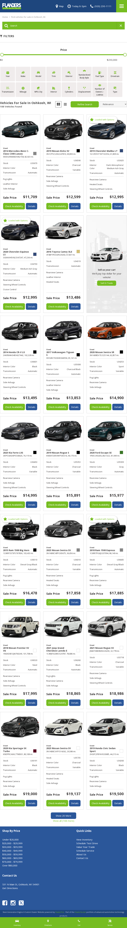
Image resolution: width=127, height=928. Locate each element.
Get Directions (10, 888)
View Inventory (84, 839)
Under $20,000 (10, 839)
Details (31, 206)
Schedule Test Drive (87, 843)
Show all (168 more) (63, 820)
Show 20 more (63, 815)
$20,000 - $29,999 (12, 843)
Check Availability (14, 206)
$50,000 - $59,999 (12, 854)
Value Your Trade (85, 846)
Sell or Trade (107, 283)
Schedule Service (85, 850)
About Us (81, 854)
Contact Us (82, 858)
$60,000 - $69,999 (12, 858)
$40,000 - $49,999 (12, 850)
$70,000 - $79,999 (12, 861)
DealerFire (59, 912)
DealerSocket (80, 912)
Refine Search (84, 104)
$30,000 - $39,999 (12, 846)
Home (5, 17)
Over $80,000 (9, 865)
